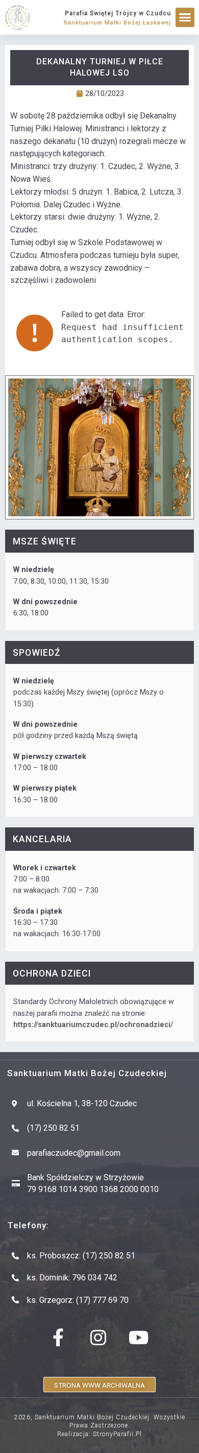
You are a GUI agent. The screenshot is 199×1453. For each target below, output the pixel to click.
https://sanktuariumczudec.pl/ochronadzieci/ (93, 1024)
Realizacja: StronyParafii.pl (99, 1434)
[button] (185, 17)
